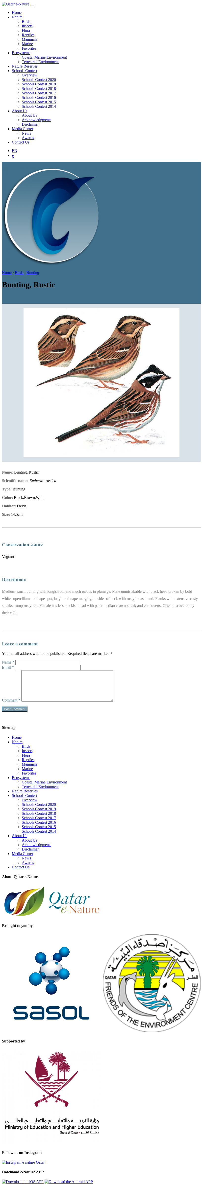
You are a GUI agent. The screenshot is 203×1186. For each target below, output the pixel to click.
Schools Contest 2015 (39, 102)
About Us (19, 111)
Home (17, 12)
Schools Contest (24, 71)
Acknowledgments (36, 120)
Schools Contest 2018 (39, 88)
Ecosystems (21, 53)
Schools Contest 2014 (39, 106)
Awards (28, 138)
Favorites (29, 48)
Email (8, 667)
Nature (17, 17)
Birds (26, 21)
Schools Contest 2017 (39, 93)
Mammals (29, 39)
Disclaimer (30, 124)
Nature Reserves (25, 66)
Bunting (32, 272)
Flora (26, 30)
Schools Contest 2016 (39, 97)
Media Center (22, 129)
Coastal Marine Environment (44, 57)
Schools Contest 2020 (39, 79)
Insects (27, 26)
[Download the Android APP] (69, 1182)
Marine (27, 44)
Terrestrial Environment (40, 62)
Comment (11, 700)
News (26, 133)
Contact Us (20, 142)
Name (8, 662)
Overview (29, 75)
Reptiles (28, 35)
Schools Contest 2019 (39, 84)
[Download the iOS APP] (23, 1182)
